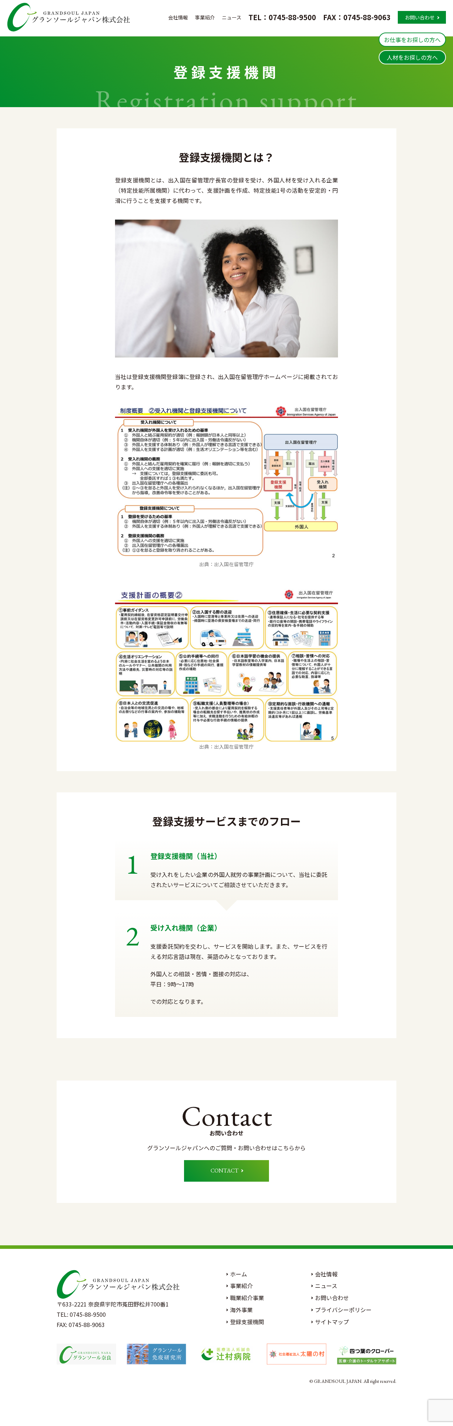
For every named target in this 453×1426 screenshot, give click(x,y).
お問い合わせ (420, 17)
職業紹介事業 (247, 1297)
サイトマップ (332, 1321)
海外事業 (241, 1309)
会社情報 (178, 17)
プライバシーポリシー (343, 1309)
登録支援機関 (247, 1321)
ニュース (231, 17)
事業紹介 (205, 17)
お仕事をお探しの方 (412, 39)
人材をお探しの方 (412, 57)
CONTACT (225, 1170)
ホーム (238, 1274)
